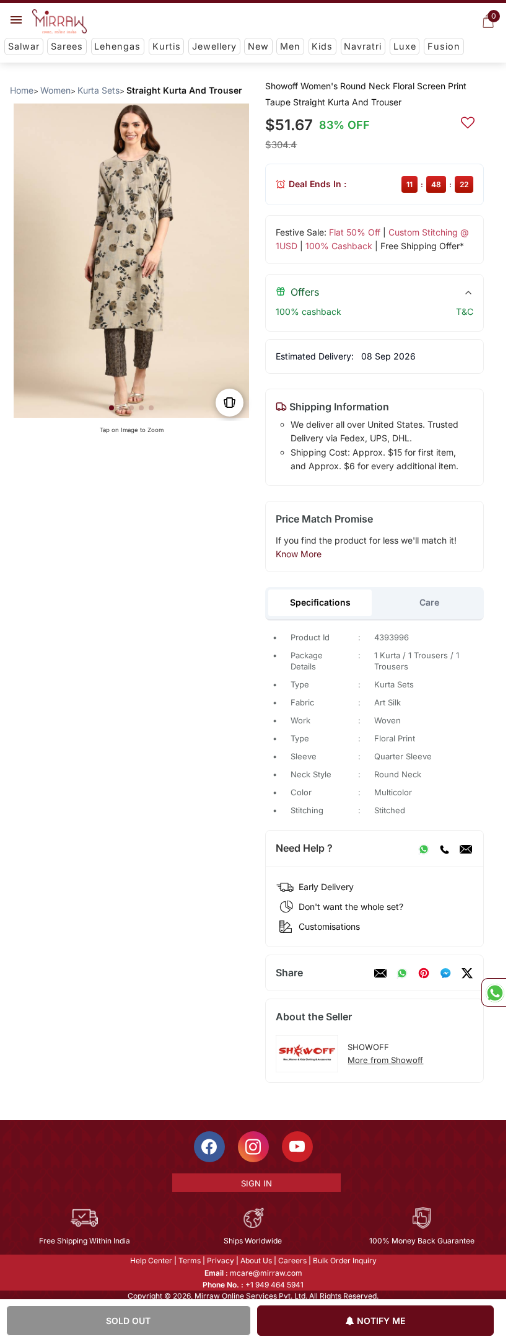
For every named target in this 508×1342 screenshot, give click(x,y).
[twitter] (467, 973)
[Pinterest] (424, 973)
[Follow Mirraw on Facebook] (209, 1146)
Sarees (67, 46)
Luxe (404, 46)
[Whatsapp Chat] (493, 992)
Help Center (151, 1260)
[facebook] (445, 973)
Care (429, 602)
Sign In (256, 1183)
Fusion (443, 46)
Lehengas (117, 46)
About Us (256, 1260)
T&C (464, 311)
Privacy (220, 1260)
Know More (299, 554)
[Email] (465, 849)
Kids (322, 46)
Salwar (24, 46)
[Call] (444, 849)
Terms (189, 1260)
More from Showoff (385, 1060)
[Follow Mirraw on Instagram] (253, 1146)
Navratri (363, 46)
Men (290, 46)
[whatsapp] (402, 973)
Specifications (320, 602)
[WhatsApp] (424, 849)
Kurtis (166, 46)
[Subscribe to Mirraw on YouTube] (297, 1146)
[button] (111, 407)
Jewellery (214, 46)
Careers (292, 1260)
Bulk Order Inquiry (345, 1260)
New (258, 46)
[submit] (468, 121)
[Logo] (59, 21)
